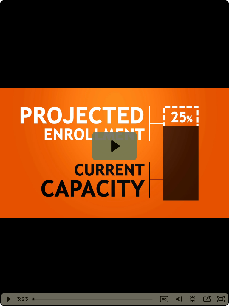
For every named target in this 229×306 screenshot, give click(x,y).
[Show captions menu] (164, 299)
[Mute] (178, 299)
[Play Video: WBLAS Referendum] (114, 146)
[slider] (93, 299)
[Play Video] (8, 299)
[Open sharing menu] (206, 299)
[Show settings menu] (192, 299)
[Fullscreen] (221, 299)
